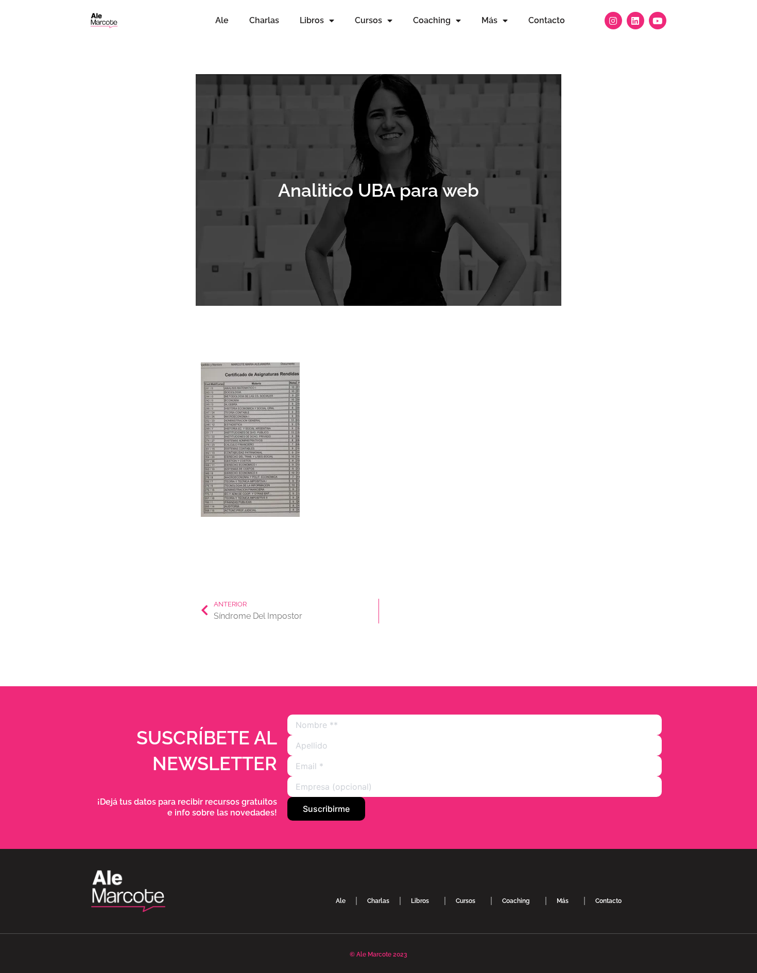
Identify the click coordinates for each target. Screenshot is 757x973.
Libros (312, 20)
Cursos (368, 20)
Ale (222, 20)
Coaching (432, 20)
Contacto (546, 20)
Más (489, 20)
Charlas (264, 20)
